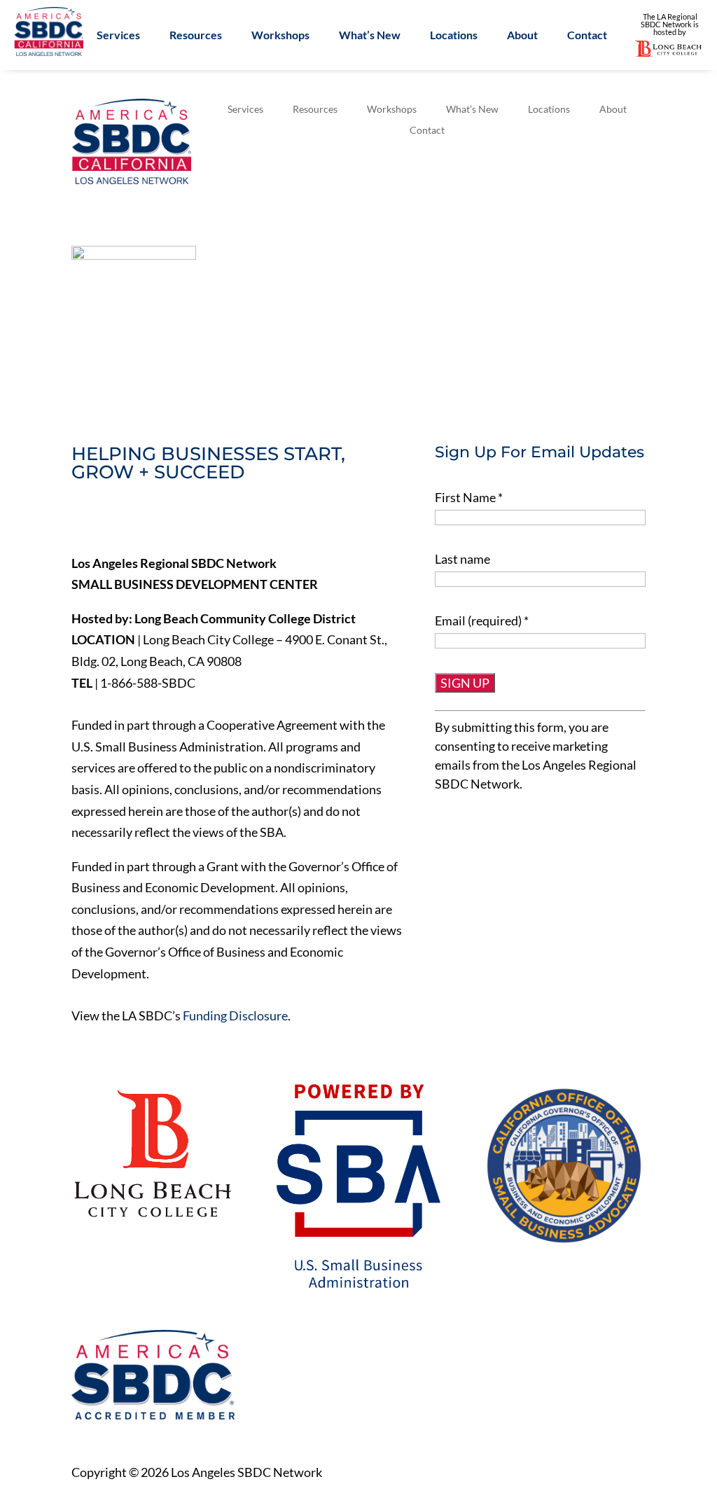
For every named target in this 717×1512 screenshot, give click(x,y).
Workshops (280, 35)
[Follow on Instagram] (171, 520)
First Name (469, 497)
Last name (462, 559)
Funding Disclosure (235, 1015)
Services (118, 35)
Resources (195, 35)
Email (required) (482, 620)
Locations (454, 35)
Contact (587, 35)
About (522, 35)
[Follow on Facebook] (82, 520)
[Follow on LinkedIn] (141, 520)
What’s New (370, 35)
